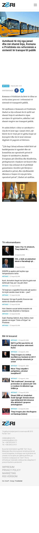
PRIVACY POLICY (11, 470)
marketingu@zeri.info (9, 440)
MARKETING (9, 473)
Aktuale (6, 86)
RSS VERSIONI (10, 476)
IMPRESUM (8, 467)
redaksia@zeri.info (8, 438)
